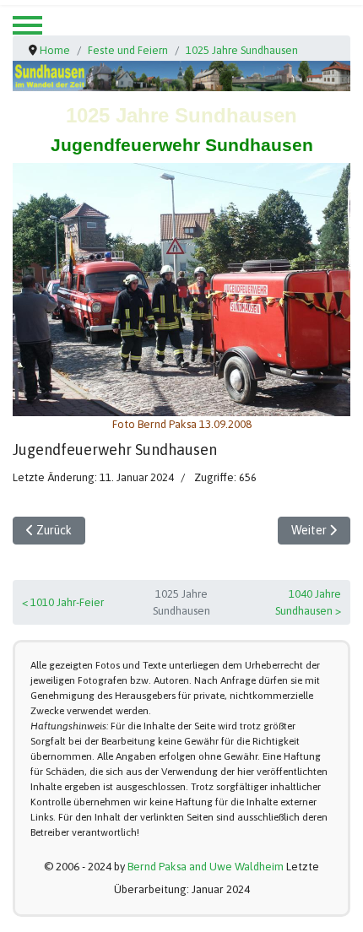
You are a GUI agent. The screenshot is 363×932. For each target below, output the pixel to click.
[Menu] (27, 25)
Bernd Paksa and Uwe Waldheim (205, 866)
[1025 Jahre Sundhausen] (181, 289)
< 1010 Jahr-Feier (63, 602)
